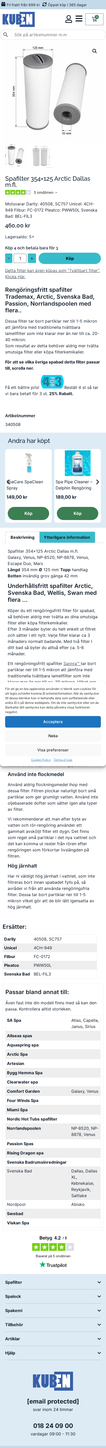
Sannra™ (72, 663)
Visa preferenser (53, 750)
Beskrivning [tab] (22, 537)
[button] (94, 51)
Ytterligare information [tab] (67, 537)
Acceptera (53, 721)
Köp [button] (28, 513)
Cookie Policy (41, 759)
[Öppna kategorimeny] (79, 18)
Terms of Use (63, 759)
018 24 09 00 (53, 1425)
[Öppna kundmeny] (69, 19)
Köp (70, 258)
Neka (53, 735)
